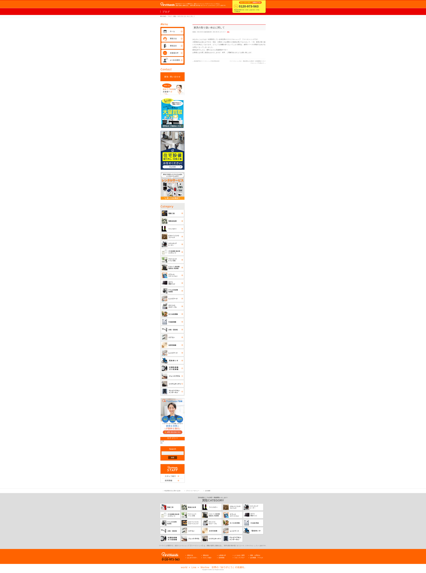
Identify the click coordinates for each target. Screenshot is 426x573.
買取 (228, 32)
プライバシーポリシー (192, 491)
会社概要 (207, 491)
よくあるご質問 (239, 555)
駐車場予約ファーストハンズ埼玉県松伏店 (206, 61)
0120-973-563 (249, 6)
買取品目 (206, 555)
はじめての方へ (192, 557)
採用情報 (221, 557)
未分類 (162, 441)
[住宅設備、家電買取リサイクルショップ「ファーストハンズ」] (167, 4)
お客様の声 (222, 555)
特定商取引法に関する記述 (172, 491)
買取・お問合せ (255, 555)
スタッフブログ (239, 557)
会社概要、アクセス (256, 557)
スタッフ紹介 (207, 557)
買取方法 (190, 555)
